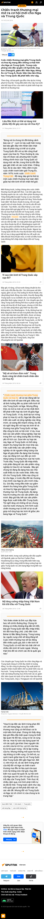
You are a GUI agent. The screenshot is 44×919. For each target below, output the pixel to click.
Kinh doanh (18, 804)
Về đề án (4, 889)
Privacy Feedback (21, 895)
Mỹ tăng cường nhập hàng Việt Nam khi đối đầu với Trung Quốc (21, 603)
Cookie (19, 892)
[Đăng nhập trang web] (36, 2)
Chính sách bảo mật (7, 895)
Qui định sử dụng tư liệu (16, 889)
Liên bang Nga (6, 808)
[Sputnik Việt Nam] (6, 3)
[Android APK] (7, 900)
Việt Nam (4, 871)
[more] (40, 128)
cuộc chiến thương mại (19, 808)
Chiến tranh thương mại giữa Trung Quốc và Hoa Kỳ (20, 396)
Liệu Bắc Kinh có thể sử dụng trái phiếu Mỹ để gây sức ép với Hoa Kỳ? (21, 122)
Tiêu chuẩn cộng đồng (8, 892)
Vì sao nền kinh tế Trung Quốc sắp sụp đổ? (19, 276)
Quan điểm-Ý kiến (7, 804)
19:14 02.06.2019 (7, 20)
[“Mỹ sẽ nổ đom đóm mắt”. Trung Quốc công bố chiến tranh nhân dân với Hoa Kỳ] (22, 357)
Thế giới (13, 871)
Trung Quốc (27, 804)
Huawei (15, 216)
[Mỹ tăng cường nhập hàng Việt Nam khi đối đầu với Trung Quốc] (22, 585)
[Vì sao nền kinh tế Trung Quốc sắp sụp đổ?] (22, 258)
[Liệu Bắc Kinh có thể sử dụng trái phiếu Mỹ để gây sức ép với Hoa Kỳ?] (22, 105)
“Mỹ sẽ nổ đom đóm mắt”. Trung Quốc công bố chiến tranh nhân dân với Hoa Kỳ (20, 376)
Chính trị (21, 871)
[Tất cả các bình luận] (3, 916)
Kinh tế (30, 871)
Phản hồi (28, 889)
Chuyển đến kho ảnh (8, 51)
